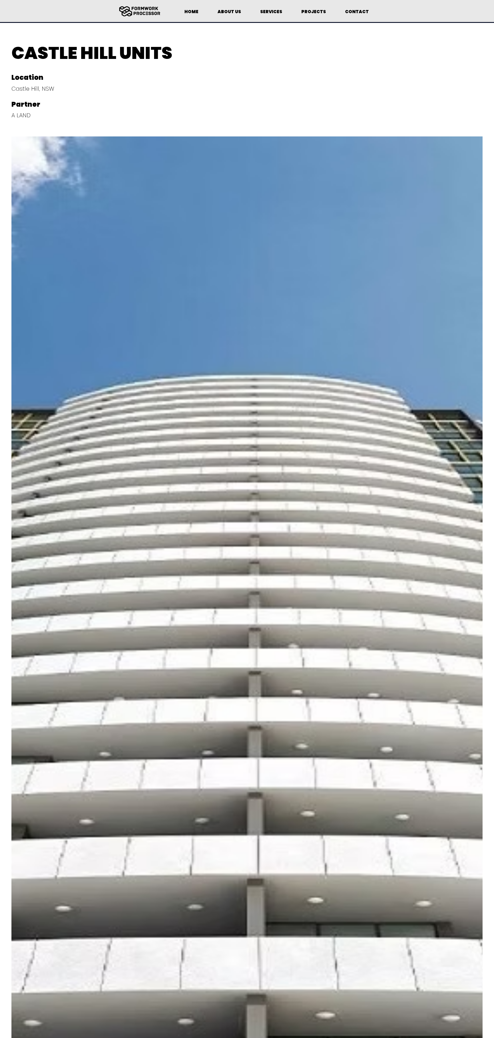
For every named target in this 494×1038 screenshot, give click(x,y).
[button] (271, 9)
